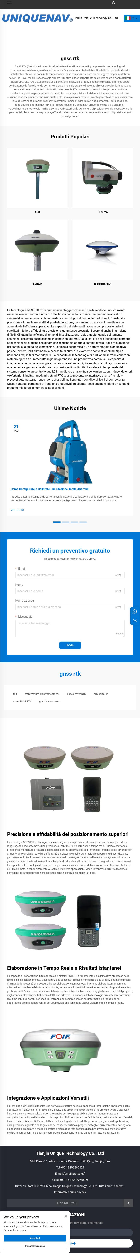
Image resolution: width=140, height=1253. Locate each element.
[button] (57, 522)
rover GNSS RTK (22, 701)
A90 (37, 212)
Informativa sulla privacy (70, 1192)
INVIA (70, 645)
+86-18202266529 (72, 1167)
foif (15, 693)
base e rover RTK (76, 693)
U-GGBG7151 (103, 284)
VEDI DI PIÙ (17, 510)
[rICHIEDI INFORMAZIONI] (134, 620)
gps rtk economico (49, 701)
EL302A (103, 212)
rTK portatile (101, 693)
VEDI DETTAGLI (37, 177)
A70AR (37, 284)
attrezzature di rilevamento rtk (42, 693)
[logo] (37, 18)
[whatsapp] (134, 611)
